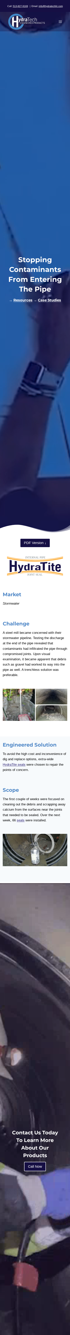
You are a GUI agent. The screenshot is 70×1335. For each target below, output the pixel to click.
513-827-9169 (20, 6)
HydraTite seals (14, 764)
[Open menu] (60, 22)
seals (20, 820)
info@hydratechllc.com (51, 6)
